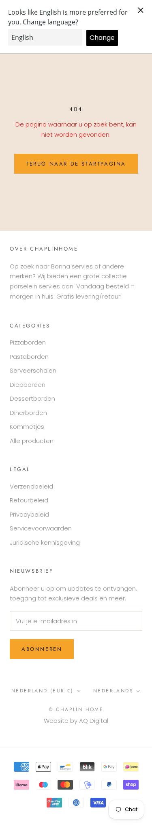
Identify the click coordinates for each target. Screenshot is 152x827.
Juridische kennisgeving (45, 542)
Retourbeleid (29, 500)
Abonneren (41, 649)
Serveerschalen (33, 370)
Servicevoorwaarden (41, 528)
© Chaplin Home (76, 709)
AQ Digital (93, 720)
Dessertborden (32, 398)
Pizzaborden (28, 342)
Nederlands (113, 690)
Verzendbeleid (31, 486)
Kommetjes (27, 426)
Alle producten (32, 440)
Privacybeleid (29, 514)
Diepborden (27, 384)
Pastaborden (29, 356)
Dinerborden (28, 412)
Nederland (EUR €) (42, 690)
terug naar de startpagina (76, 164)
